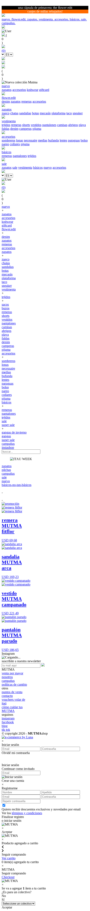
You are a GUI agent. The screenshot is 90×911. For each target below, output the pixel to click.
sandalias (25, 113)
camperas (25, 128)
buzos (5, 308)
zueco (5, 113)
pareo (5, 144)
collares (15, 144)
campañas (8, 443)
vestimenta (25, 167)
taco (69, 113)
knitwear (32, 90)
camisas (62, 125)
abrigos (73, 125)
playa (82, 125)
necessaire (30, 140)
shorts (26, 125)
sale (14, 167)
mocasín (45, 113)
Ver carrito (8, 858)
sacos (5, 304)
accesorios (19, 90)
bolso (84, 140)
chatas (14, 113)
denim (6, 101)
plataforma (58, 113)
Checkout (8, 877)
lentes (63, 140)
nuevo (48, 167)
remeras (26, 101)
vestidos (36, 125)
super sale (8, 425)
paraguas (74, 140)
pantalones (49, 125)
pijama (36, 128)
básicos (38, 167)
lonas (19, 140)
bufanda (53, 140)
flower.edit (9, 229)
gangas (6, 436)
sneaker (78, 113)
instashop (8, 447)
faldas (5, 128)
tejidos (6, 125)
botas (35, 113)
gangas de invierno (14, 432)
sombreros (8, 140)
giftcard (44, 90)
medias (42, 140)
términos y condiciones (27, 813)
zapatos (7, 90)
